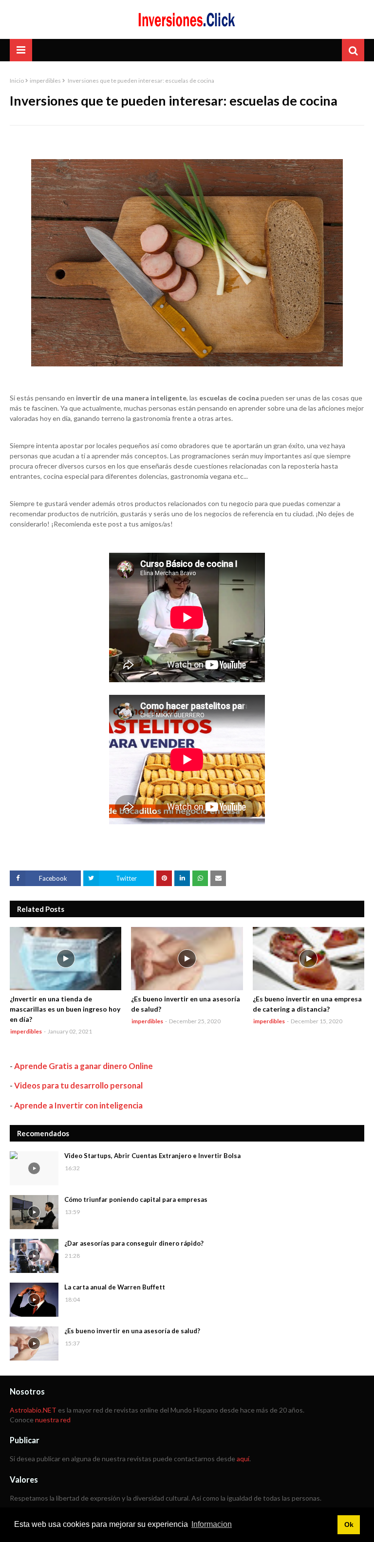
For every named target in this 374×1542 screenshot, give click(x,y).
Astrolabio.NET (33, 1410)
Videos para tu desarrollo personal (78, 1085)
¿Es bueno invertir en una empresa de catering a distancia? (307, 1004)
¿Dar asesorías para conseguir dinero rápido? (134, 1243)
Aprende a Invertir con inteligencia (78, 1105)
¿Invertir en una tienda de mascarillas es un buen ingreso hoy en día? (65, 1009)
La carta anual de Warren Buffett (114, 1287)
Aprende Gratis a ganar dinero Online (83, 1066)
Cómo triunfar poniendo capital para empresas (135, 1199)
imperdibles (45, 80)
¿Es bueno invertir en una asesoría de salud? (185, 1004)
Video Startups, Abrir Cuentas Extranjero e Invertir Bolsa (152, 1156)
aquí (243, 1458)
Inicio (17, 80)
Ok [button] (349, 1524)
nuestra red (53, 1419)
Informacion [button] (211, 1524)
